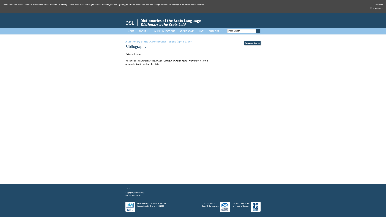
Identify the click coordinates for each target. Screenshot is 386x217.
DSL (129, 22)
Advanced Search (252, 43)
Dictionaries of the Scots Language (171, 22)
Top (128, 188)
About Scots (187, 31)
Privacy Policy (139, 192)
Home (131, 31)
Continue (379, 4)
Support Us (216, 31)
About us (144, 31)
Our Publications (164, 31)
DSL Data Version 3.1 (133, 195)
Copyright (129, 192)
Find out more (376, 8)
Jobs (201, 31)
